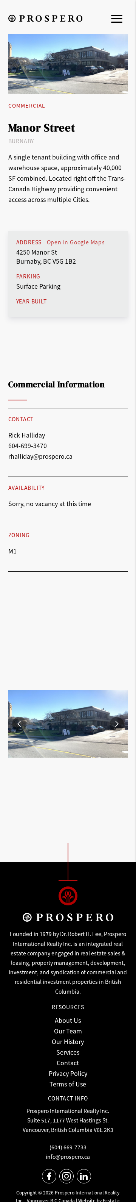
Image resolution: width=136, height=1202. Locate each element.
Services (67, 1052)
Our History (68, 1041)
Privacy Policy (68, 1073)
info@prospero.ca (68, 1156)
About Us (68, 1020)
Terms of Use (67, 1083)
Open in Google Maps (76, 242)
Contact (68, 1062)
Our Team (68, 1030)
